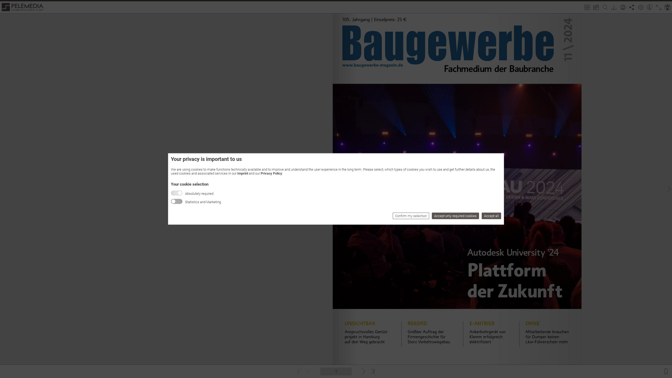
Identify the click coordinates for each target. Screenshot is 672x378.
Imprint (242, 173)
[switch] (176, 201)
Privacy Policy (271, 173)
